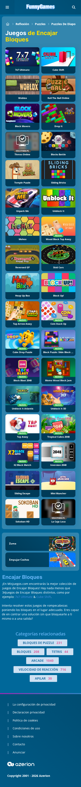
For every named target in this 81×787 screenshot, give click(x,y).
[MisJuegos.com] (7, 24)
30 (50, 678)
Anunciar (19, 752)
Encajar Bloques (22, 577)
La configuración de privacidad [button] (34, 704)
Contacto (19, 744)
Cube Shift (43, 597)
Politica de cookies (25, 720)
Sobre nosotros (23, 736)
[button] (73, 7)
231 (59, 643)
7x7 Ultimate (24, 597)
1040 (50, 660)
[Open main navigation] (7, 7)
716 (63, 669)
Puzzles (40, 24)
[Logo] (40, 7)
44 (66, 652)
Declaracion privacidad (29, 712)
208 (36, 652)
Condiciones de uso (26, 728)
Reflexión (22, 24)
